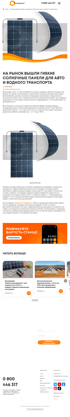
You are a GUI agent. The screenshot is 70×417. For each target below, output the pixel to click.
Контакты (42, 385)
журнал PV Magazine (23, 203)
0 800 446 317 (48, 3)
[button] (65, 281)
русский (56, 398)
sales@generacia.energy (61, 376)
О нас (41, 373)
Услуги (41, 376)
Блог (7, 9)
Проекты (42, 378)
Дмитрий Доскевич (45, 383)
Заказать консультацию (49, 342)
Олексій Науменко (12, 89)
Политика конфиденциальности (35, 409)
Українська (57, 396)
